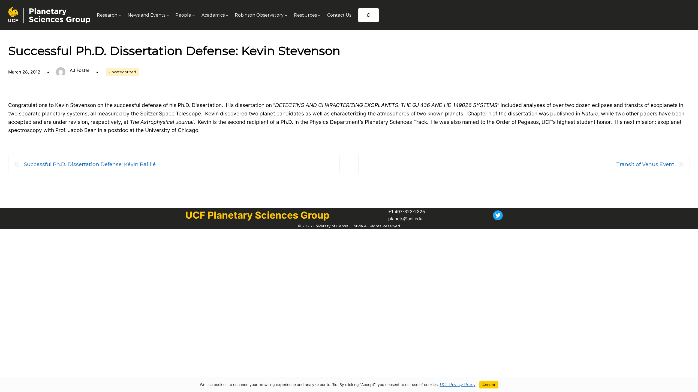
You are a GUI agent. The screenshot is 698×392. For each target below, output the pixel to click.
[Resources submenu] (319, 15)
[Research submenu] (119, 15)
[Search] (368, 15)
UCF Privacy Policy (458, 384)
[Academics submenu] (227, 15)
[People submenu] (193, 15)
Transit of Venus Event (645, 164)
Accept (488, 384)
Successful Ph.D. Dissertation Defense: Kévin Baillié (90, 164)
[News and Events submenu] (167, 15)
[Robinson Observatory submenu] (286, 15)
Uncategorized (122, 72)
